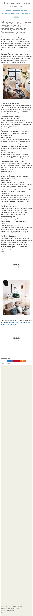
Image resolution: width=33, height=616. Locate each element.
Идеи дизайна (25, 13)
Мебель (16, 17)
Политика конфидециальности (7, 610)
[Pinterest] (16, 361)
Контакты (3, 608)
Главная (8, 10)
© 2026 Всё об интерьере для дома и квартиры (11, 606)
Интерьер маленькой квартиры (13, 356)
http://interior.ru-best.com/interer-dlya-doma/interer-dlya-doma (15, 323)
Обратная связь (4, 612)
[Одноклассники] (23, 361)
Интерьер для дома (20, 10)
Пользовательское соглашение (12, 608)
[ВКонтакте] (10, 361)
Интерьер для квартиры (10, 13)
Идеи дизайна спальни (25, 356)
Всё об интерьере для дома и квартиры (16, 5)
